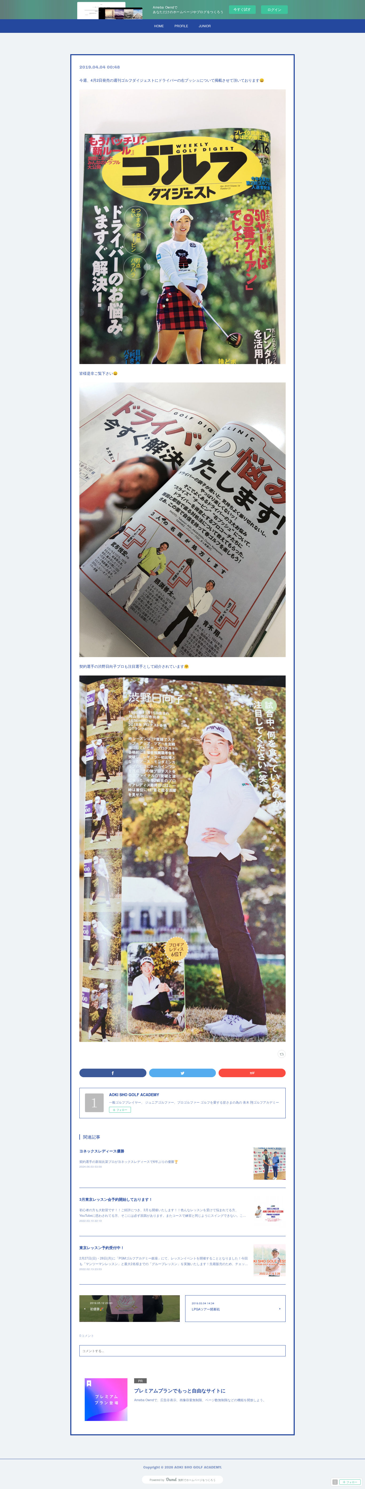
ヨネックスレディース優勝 (101, 1151)
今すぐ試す (242, 9)
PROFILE (181, 25)
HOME (159, 25)
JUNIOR (205, 25)
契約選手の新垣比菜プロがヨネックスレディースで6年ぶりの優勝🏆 (128, 1161)
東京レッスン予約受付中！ (101, 1247)
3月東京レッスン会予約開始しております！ (116, 1199)
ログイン (274, 9)
